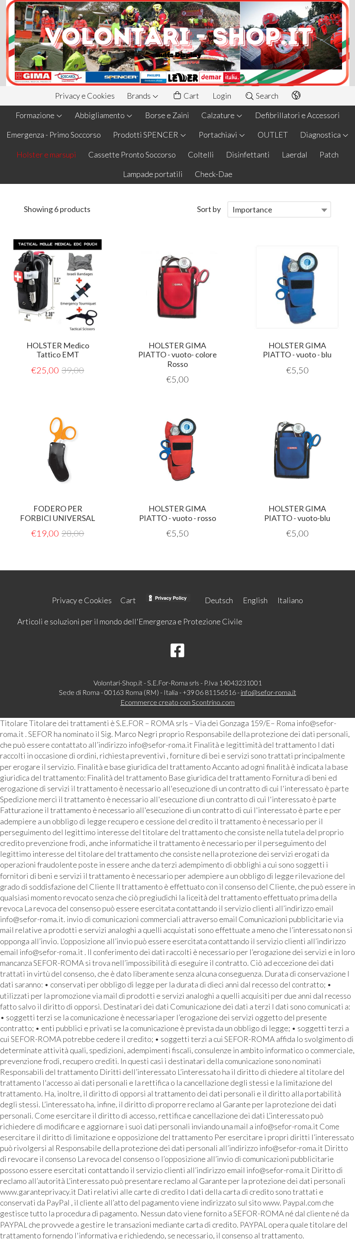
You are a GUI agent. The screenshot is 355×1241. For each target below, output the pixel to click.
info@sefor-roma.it (268, 692)
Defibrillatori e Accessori (297, 115)
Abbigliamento (100, 115)
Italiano (290, 600)
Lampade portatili (153, 174)
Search (266, 95)
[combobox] (279, 209)
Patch (329, 154)
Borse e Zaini (167, 115)
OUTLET (273, 134)
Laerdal (294, 154)
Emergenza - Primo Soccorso (53, 134)
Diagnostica (321, 134)
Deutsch (219, 600)
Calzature (218, 115)
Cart (190, 95)
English (255, 600)
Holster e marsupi (46, 154)
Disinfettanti (248, 154)
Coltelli (201, 154)
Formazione (36, 115)
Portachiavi (219, 134)
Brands (139, 95)
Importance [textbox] (252, 209)
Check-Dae (213, 174)
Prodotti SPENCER (146, 134)
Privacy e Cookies (85, 95)
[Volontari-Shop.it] (177, 43)
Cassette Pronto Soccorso (132, 154)
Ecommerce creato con (177, 702)
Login (222, 95)
